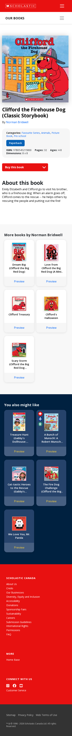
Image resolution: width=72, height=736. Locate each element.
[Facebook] (14, 685)
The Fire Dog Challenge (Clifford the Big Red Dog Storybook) (51, 488)
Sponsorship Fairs (16, 609)
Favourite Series (31, 132)
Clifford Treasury (19, 314)
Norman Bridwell (17, 122)
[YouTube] (21, 685)
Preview (19, 281)
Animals (45, 132)
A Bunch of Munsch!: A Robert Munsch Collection (51, 438)
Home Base (13, 659)
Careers (10, 617)
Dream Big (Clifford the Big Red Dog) (19, 268)
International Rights (17, 626)
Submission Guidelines (18, 622)
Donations (12, 605)
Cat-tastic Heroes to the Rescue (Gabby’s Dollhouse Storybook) (19, 488)
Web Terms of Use (46, 715)
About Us (11, 584)
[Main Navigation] (62, 6)
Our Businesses (15, 592)
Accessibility (13, 601)
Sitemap (11, 715)
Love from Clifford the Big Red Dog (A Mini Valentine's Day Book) (51, 268)
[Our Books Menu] (62, 18)
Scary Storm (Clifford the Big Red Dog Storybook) (19, 364)
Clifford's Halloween (51, 316)
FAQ (8, 634)
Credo (9, 588)
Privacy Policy (25, 715)
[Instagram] (7, 685)
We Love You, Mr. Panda (19, 535)
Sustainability (13, 613)
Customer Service (16, 690)
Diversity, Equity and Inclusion (23, 596)
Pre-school (20, 136)
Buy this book (15, 167)
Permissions (13, 630)
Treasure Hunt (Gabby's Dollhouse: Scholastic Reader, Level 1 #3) (19, 438)
